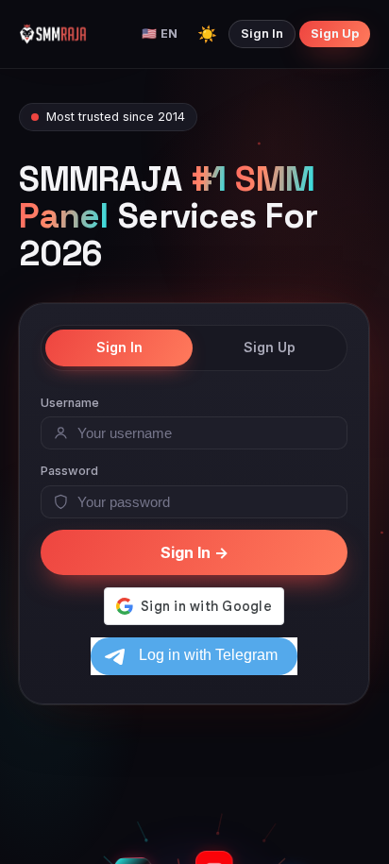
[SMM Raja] (53, 34)
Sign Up (335, 33)
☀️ (207, 34)
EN (159, 33)
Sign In (262, 33)
